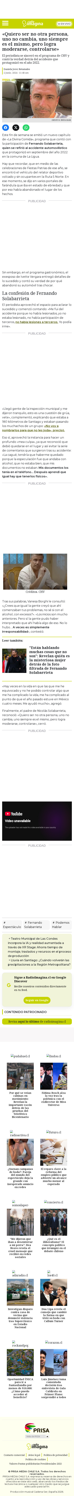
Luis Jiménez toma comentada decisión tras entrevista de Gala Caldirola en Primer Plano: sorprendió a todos (53, 1388)
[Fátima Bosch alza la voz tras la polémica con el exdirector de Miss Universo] (53, 1076)
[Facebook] (6, 128)
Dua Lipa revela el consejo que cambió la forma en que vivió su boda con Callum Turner (54, 1315)
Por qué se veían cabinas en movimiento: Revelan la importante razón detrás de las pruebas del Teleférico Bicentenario (20, 1105)
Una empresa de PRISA (37, 1428)
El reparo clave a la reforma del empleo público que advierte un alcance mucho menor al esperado (54, 1176)
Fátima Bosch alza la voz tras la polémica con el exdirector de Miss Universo (53, 1099)
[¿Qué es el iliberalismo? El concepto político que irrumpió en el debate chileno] (53, 1222)
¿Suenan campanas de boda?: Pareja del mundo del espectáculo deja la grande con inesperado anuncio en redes (20, 1178)
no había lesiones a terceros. (36, 322)
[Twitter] (16, 128)
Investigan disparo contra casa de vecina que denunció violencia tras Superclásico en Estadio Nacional (20, 1318)
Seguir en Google (37, 1000)
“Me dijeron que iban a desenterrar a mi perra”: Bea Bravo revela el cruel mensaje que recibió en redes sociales (20, 1248)
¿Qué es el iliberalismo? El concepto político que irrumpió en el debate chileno (53, 1245)
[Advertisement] (37, 234)
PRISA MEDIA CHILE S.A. (25, 1471)
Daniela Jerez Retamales (17, 69)
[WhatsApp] (27, 128)
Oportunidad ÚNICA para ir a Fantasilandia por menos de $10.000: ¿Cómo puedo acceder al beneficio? (20, 1388)
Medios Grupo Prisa (37, 1436)
